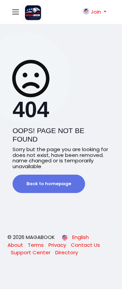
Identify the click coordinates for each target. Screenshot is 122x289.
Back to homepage (48, 183)
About (15, 244)
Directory (66, 252)
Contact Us (85, 244)
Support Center (31, 252)
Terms (36, 244)
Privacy (57, 244)
